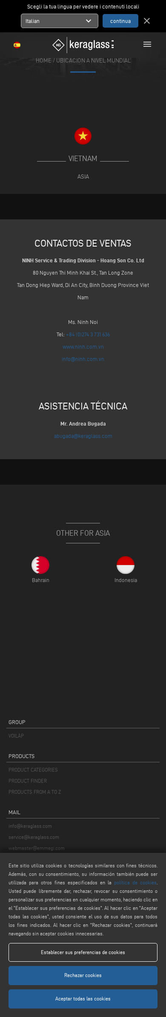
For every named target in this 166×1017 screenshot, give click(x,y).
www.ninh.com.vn (83, 346)
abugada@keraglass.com (83, 436)
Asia (83, 176)
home (44, 60)
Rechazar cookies (83, 975)
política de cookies (135, 882)
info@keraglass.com (30, 826)
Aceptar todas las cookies (83, 998)
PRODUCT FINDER (28, 781)
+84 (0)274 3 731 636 (88, 334)
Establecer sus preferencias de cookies (83, 952)
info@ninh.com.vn (83, 359)
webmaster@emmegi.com (37, 848)
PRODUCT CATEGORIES (33, 770)
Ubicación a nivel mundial (93, 60)
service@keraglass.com (34, 837)
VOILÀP (16, 736)
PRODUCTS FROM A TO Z (35, 792)
